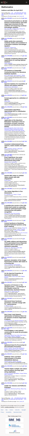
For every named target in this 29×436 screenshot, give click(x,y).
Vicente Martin (17, 264)
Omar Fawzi (15, 276)
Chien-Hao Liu (7, 291)
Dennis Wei (15, 348)
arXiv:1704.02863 (8, 141)
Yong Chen (7, 47)
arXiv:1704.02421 (23, 232)
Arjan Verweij (21, 130)
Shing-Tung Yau (15, 291)
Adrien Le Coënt (8, 227)
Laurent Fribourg (18, 230)
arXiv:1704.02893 (8, 154)
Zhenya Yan (22, 28)
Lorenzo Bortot (7, 130)
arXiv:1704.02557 (8, 18)
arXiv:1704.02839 (8, 117)
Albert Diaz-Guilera (21, 335)
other (2, 19)
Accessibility (8, 412)
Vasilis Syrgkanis (8, 63)
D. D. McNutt (7, 194)
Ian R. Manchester (8, 75)
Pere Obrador (7, 336)
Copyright (24, 410)
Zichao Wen (19, 247)
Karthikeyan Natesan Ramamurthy (14, 349)
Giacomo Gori (7, 162)
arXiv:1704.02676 (8, 67)
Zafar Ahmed (15, 86)
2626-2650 (20, 14)
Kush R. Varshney (19, 349)
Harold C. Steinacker (17, 148)
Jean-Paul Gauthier (15, 213)
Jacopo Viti (14, 162)
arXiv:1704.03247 (8, 298)
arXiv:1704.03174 (8, 257)
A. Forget (19, 194)
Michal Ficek (14, 335)
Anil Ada (6, 276)
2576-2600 (11, 14)
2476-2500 (16, 12)
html (26, 18)
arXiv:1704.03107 (8, 238)
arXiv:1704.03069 (8, 202)
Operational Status (17, 412)
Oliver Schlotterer (8, 374)
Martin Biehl (7, 101)
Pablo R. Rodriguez (16, 336)
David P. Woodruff (17, 361)
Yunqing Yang (15, 28)
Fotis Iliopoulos (7, 112)
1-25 (12, 12)
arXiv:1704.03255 (8, 311)
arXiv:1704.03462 (8, 383)
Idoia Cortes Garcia (18, 128)
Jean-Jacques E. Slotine (19, 75)
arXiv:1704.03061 (8, 188)
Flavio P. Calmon (8, 348)
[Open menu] (26, 2)
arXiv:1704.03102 (8, 220)
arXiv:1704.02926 (8, 172)
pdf (23, 18)
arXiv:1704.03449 (8, 366)
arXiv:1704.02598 (8, 55)
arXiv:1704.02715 (8, 81)
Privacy (2, 412)
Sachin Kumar (7, 86)
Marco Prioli (15, 130)
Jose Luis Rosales (8, 264)
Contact (11, 410)
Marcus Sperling (8, 148)
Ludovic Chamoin (21, 229)
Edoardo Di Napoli (18, 320)
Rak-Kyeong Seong (15, 388)
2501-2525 (21, 12)
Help (6, 410)
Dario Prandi (7, 213)
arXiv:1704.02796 (8, 107)
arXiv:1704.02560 (8, 38)
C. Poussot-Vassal (8, 305)
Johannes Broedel (8, 373)
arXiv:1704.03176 (8, 270)
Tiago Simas (7, 335)
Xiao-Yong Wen (8, 28)
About (2, 410)
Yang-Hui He (7, 388)
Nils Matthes (16, 373)
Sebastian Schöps (8, 129)
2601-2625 (15, 14)
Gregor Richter (23, 373)
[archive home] (4, 2)
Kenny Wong (7, 180)
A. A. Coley (13, 194)
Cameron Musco (8, 361)
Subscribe (17, 410)
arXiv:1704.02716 (8, 95)
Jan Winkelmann (8, 320)
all (23, 16)
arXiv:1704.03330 (8, 327)
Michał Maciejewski (8, 128)
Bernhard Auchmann (18, 129)
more (21, 16)
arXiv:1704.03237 (8, 282)
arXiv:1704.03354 (8, 342)
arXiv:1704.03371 (8, 354)
